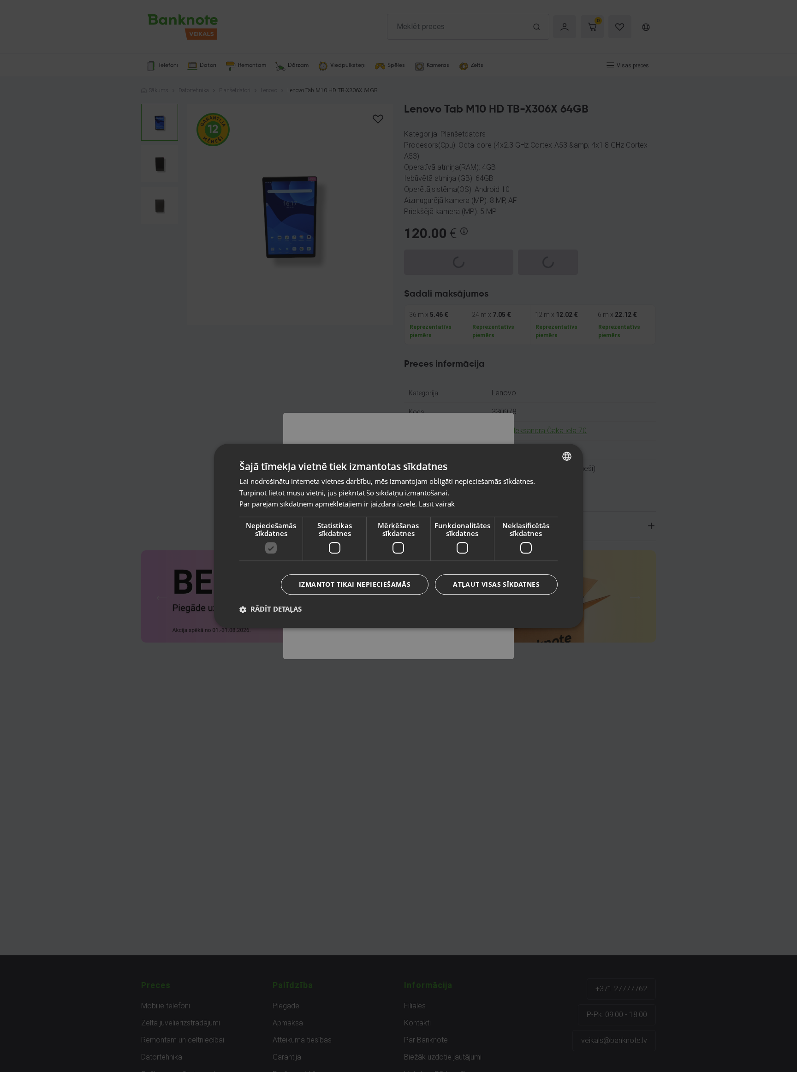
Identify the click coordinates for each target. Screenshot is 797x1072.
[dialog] (398, 536)
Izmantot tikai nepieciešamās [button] (354, 584)
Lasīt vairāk (437, 504)
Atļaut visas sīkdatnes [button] (496, 584)
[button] (270, 609)
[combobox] (566, 456)
